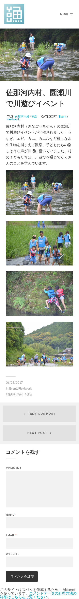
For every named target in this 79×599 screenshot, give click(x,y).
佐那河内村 (22, 116)
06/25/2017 (14, 382)
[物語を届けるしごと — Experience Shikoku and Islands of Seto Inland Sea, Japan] (39, 14)
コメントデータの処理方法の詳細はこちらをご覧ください (38, 595)
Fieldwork (13, 119)
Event (62, 116)
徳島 (34, 116)
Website (12, 554)
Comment (13, 468)
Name (11, 514)
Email (11, 535)
